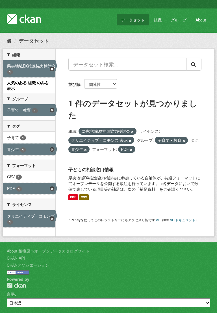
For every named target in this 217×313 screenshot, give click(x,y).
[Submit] (193, 64)
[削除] (132, 131)
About (201, 20)
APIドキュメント (183, 219)
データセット (133, 20)
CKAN (16, 285)
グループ (178, 20)
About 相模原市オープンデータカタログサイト (48, 251)
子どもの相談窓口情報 (91, 169)
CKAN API (16, 258)
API (158, 219)
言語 (11, 294)
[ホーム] (9, 40)
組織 (158, 20)
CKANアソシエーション (28, 265)
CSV (84, 197)
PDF (73, 197)
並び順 (74, 84)
